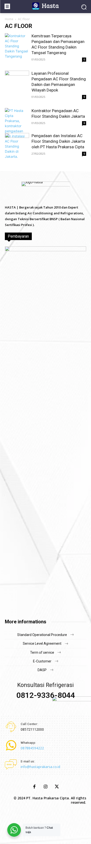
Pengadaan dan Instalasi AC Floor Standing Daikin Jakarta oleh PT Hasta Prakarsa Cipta (58, 141)
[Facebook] (34, 787)
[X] (56, 787)
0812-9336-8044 (45, 695)
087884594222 (32, 748)
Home (9, 19)
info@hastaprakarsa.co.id (40, 766)
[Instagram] (45, 787)
